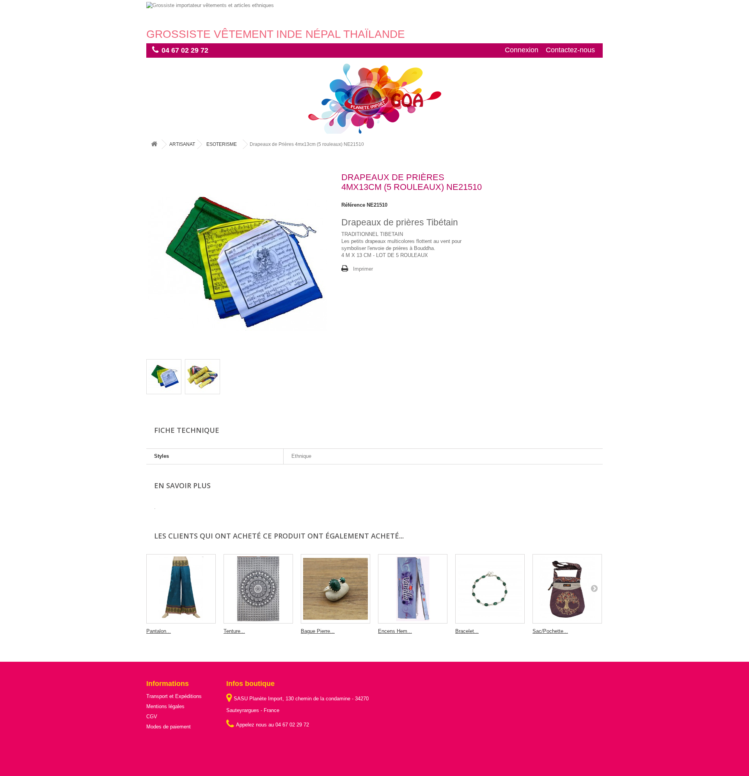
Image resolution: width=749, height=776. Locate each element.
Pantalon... (158, 631)
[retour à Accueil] (154, 144)
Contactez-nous (570, 50)
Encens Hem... (395, 631)
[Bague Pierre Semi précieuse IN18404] (335, 589)
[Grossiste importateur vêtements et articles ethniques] (374, 14)
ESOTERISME (221, 144)
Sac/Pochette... (550, 631)
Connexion (521, 50)
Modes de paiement (168, 727)
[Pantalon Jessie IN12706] (181, 589)
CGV (151, 716)
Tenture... (234, 631)
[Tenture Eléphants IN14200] (258, 589)
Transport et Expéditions (174, 696)
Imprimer (363, 269)
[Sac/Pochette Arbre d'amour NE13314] (567, 589)
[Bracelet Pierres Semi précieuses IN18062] (490, 589)
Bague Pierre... (318, 631)
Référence (353, 205)
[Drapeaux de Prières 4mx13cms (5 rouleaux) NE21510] (164, 377)
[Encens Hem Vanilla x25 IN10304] (412, 589)
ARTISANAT (182, 144)
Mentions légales (165, 706)
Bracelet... (467, 631)
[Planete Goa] (374, 99)
